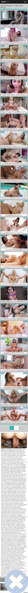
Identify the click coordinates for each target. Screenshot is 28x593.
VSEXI (5, 2)
